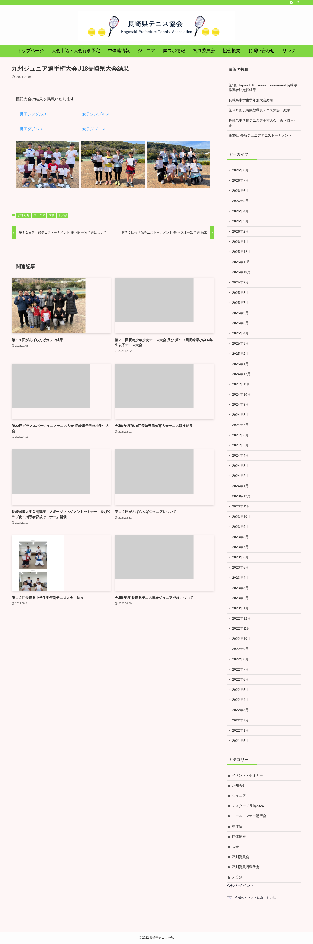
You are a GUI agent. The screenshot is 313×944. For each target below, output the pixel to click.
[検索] (298, 2)
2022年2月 (240, 720)
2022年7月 (240, 669)
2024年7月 (240, 425)
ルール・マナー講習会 (249, 816)
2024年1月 (240, 486)
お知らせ (24, 215)
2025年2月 (240, 353)
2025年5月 (240, 323)
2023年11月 (241, 506)
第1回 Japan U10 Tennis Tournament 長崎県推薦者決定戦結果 (263, 87)
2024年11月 (241, 384)
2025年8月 (240, 293)
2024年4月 (240, 455)
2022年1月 (240, 730)
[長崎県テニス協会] (156, 26)
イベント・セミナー (247, 775)
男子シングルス (33, 114)
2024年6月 (240, 435)
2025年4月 (240, 333)
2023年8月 (240, 537)
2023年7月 (240, 547)
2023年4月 (240, 577)
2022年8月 (240, 659)
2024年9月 (240, 404)
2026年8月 (240, 170)
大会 (52, 215)
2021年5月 (240, 741)
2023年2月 (240, 598)
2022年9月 (240, 649)
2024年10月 (241, 394)
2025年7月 (240, 303)
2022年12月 (241, 618)
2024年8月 (240, 415)
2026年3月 (240, 221)
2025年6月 (240, 313)
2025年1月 (240, 364)
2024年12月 (241, 374)
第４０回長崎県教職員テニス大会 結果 (259, 110)
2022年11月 (241, 628)
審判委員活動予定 (245, 867)
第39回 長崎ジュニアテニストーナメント (260, 135)
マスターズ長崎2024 (248, 806)
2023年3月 (240, 588)
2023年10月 (241, 517)
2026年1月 (240, 242)
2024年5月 (240, 445)
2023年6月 (240, 557)
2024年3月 (240, 466)
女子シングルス (96, 114)
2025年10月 (241, 272)
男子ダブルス (31, 129)
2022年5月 (240, 690)
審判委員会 (240, 857)
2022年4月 (240, 700)
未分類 (62, 215)
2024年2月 (240, 476)
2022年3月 (240, 710)
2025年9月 (240, 282)
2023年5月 (240, 567)
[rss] (292, 2)
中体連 (237, 826)
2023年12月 (241, 496)
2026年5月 (240, 201)
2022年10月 (241, 639)
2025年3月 (240, 343)
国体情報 (239, 836)
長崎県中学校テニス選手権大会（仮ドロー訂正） (263, 122)
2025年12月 (241, 252)
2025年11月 (241, 262)
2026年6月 (240, 191)
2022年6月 (240, 679)
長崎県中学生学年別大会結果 (251, 100)
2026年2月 (240, 231)
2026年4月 (240, 211)
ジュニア (39, 215)
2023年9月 (240, 527)
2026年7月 (240, 180)
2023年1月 (240, 608)
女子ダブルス (94, 129)
